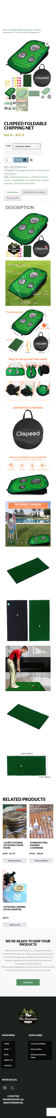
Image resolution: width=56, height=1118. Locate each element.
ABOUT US (8, 1060)
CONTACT (8, 1066)
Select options (15, 860)
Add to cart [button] (14, 924)
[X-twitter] (31, 160)
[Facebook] (25, 160)
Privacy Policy (36, 1049)
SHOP (6, 1049)
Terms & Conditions (38, 1044)
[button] (30, 248)
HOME (6, 1044)
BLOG (6, 1055)
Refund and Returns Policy (38, 1056)
